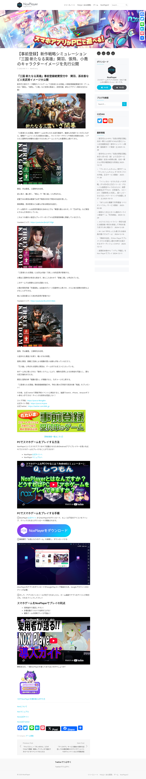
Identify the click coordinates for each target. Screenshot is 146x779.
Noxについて (22, 706)
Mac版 (121, 87)
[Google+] (142, 21)
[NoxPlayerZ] (113, 53)
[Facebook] (142, 14)
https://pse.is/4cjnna (39, 403)
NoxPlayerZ (104, 5)
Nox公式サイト (23, 717)
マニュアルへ (37, 457)
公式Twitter (25, 722)
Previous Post (37, 747)
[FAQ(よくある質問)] (103, 53)
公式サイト (32, 518)
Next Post (70, 747)
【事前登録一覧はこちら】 (53, 436)
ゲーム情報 (29, 736)
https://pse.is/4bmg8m (36, 400)
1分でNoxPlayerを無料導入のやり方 (31, 699)
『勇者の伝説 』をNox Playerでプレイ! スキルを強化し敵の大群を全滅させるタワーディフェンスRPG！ (112, 241)
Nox (18, 722)
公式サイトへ (37, 454)
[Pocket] (142, 33)
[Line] (142, 24)
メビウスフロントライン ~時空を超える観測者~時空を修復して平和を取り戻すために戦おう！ (111, 225)
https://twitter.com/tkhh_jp (39, 406)
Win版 (106, 87)
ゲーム (95, 5)
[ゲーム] (108, 53)
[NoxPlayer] (73, 29)
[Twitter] (142, 18)
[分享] (142, 38)
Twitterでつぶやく (62, 767)
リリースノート (69, 5)
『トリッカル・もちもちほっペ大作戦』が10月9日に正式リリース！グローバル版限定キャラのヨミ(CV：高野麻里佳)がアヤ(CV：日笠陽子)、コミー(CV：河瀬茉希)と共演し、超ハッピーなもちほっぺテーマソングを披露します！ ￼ (111, 190)
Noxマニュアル (23, 711)
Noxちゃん (34, 68)
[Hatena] (142, 29)
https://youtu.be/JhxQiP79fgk (42, 222)
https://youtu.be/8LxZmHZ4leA (43, 301)
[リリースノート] (99, 53)
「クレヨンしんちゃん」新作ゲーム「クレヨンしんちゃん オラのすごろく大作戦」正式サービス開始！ (111, 172)
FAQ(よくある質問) (84, 5)
